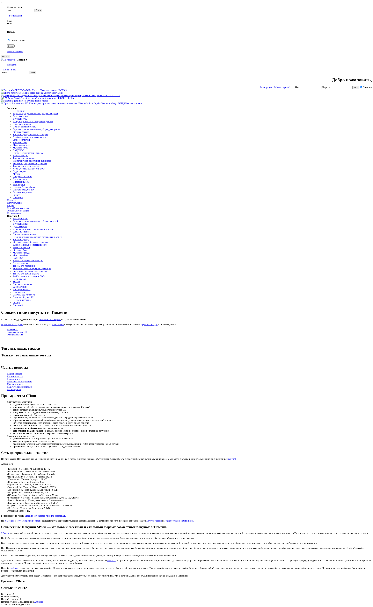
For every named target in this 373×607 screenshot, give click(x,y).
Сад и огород (19, 171)
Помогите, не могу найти (19, 381)
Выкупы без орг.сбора (24, 187)
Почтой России (154, 520)
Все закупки (19, 111)
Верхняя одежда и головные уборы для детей (35, 113)
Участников (58, 324)
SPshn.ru (5, 533)
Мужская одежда (21, 145)
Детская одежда (20, 116)
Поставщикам (14, 213)
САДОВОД (18, 150)
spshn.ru (14, 568)
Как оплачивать (15, 376)
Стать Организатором (18, 208)
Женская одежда (21, 132)
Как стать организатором (19, 387)
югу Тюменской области (29, 520)
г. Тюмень (9, 520)
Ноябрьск (11, 64)
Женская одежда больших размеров (30, 134)
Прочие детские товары (24, 126)
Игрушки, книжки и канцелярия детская (33, 121)
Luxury (16, 195)
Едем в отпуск (20, 179)
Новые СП (12, 329)
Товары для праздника (24, 158)
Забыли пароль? (15, 51)
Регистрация (15, 15)
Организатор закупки (12, 324)
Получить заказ (14, 203)
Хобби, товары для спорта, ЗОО (29, 168)
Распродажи (19, 184)
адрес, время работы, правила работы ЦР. (45, 516)
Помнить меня (17, 40)
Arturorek (38, 602)
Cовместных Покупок (50, 319)
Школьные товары (22, 124)
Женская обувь (20, 142)
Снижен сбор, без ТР (23, 189)
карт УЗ (232, 459)
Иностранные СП (21, 182)
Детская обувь (20, 119)
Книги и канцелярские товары (28, 153)
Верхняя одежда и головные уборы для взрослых (37, 129)
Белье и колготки (21, 140)
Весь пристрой (20, 218)
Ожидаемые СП (15, 334)
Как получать (13, 379)
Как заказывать (14, 373)
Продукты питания (22, 176)
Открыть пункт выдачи (18, 210)
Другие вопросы (15, 384)
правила (111, 560)
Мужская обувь (20, 147)
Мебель (16, 174)
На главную (9, 59)
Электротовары (20, 155)
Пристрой (18, 197)
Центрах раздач (150, 324)
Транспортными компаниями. (179, 520)
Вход (13, 69)
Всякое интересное (22, 192)
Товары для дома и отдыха (26, 166)
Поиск (6, 69)
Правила (11, 200)
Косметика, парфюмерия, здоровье (30, 163)
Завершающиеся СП (17, 332)
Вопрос (10, 205)
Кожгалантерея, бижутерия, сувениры (32, 161)
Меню (5, 57)
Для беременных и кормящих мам (29, 137)
